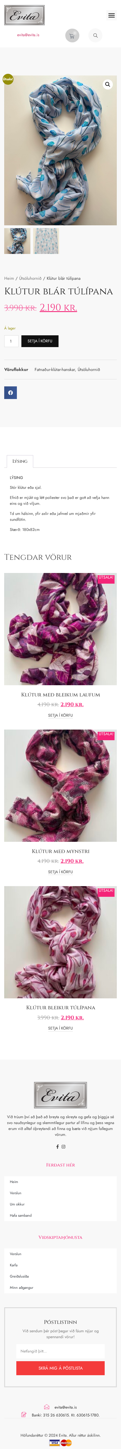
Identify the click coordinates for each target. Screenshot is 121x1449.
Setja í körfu (40, 341)
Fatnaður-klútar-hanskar (55, 369)
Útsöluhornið (30, 278)
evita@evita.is (28, 35)
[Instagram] (63, 1147)
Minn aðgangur (21, 1287)
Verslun (15, 1193)
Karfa (13, 1265)
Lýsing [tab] (20, 461)
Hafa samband (21, 1215)
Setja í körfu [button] (60, 715)
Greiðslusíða (19, 1276)
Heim (9, 278)
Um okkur (17, 1204)
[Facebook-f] (57, 1147)
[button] (111, 15)
